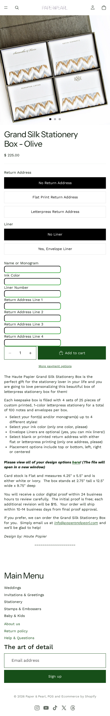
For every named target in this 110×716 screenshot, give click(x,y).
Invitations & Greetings (24, 595)
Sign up (55, 676)
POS (51, 696)
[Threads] (73, 708)
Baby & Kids (14, 616)
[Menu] (6, 7)
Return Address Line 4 (23, 336)
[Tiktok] (55, 708)
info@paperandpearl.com (76, 523)
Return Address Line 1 (23, 300)
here (76, 462)
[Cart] (103, 7)
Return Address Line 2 (23, 312)
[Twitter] (64, 708)
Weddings (12, 588)
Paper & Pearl (36, 696)
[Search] (17, 7)
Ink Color (12, 275)
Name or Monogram (21, 263)
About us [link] (12, 624)
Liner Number (16, 287)
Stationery (13, 602)
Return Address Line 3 (23, 324)
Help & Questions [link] (19, 638)
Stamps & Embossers (22, 609)
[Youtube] (46, 708)
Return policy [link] (16, 631)
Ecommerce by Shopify (78, 696)
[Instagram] (37, 708)
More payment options (55, 366)
